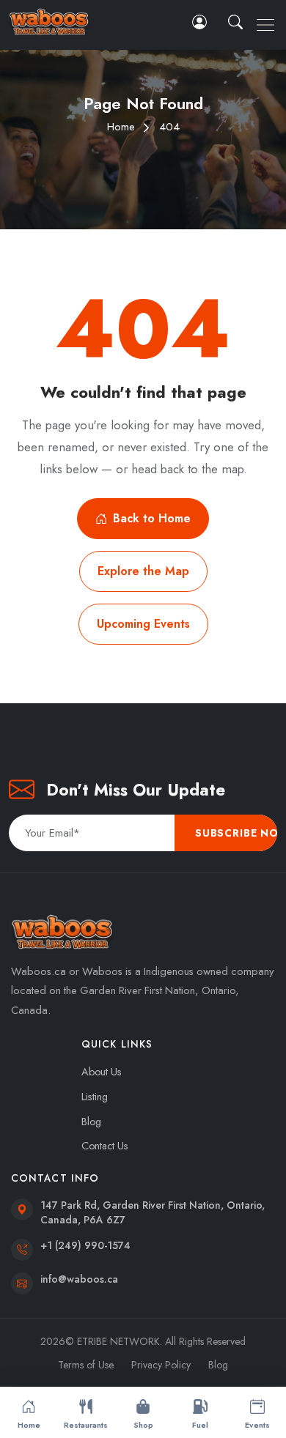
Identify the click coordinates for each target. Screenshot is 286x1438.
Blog (91, 1121)
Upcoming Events (143, 623)
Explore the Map (143, 571)
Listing (94, 1096)
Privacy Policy (161, 1364)
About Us (101, 1071)
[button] (237, 21)
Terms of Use (86, 1364)
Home (121, 127)
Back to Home (152, 518)
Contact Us (104, 1145)
